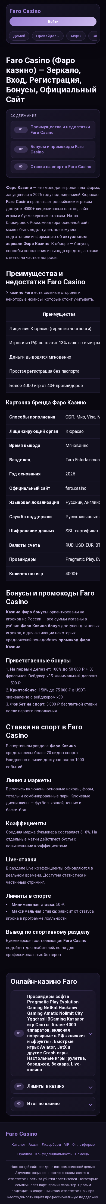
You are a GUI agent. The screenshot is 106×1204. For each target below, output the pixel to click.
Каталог (18, 1144)
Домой (19, 36)
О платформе (83, 1144)
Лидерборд (51, 1144)
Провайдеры (48, 36)
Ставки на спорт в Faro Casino (60, 166)
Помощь (82, 1154)
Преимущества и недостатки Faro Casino (60, 129)
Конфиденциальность (53, 1154)
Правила (24, 1154)
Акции (76, 36)
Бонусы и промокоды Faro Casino (57, 149)
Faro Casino (25, 11)
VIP (66, 1144)
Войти (53, 22)
